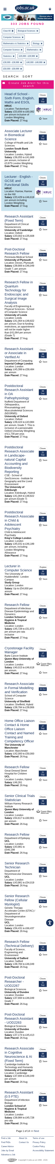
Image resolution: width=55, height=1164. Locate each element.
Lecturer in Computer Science (18, 568)
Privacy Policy (39, 1142)
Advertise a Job (8, 1154)
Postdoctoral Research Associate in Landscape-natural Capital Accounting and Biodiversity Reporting (19, 459)
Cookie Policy (39, 1146)
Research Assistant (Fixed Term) (19, 218)
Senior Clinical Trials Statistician (20, 798)
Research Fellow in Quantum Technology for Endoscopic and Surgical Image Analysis (19, 292)
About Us (23, 1138)
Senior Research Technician (17, 865)
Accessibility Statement (43, 1150)
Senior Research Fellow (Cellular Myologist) (17, 900)
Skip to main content (12, 2)
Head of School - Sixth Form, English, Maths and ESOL (19, 98)
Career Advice (7, 1146)
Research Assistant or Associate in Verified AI (19, 353)
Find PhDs (6, 1142)
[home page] (26, 12)
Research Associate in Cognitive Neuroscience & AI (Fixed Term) (19, 1054)
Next (36, 1131)
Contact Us (24, 1142)
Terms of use (38, 1138)
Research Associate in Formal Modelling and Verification (19, 688)
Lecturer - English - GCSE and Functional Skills (19, 181)
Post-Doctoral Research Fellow (17, 251)
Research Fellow (17, 605)
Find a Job (6, 1138)
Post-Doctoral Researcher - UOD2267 (15, 982)
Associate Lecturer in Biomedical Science (18, 135)
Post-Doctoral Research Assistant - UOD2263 (19, 1019)
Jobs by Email (7, 1150)
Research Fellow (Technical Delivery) (19, 944)
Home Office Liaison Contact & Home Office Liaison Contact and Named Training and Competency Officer (20, 731)
